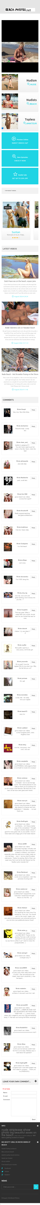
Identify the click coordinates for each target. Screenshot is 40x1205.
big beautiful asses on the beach (19, 1133)
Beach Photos (15, 1198)
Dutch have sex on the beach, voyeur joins (20, 281)
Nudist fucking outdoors (9, 1148)
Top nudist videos (10, 190)
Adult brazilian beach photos (10, 1155)
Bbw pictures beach (8, 1151)
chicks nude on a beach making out (23, 1135)
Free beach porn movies (9, 1164)
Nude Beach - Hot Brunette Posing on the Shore (20, 374)
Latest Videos (10, 249)
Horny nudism (6, 1161)
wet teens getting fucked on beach (19, 1136)
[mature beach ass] (16, 214)
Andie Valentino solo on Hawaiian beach (20, 328)
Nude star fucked (7, 1158)
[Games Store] (20, 10)
